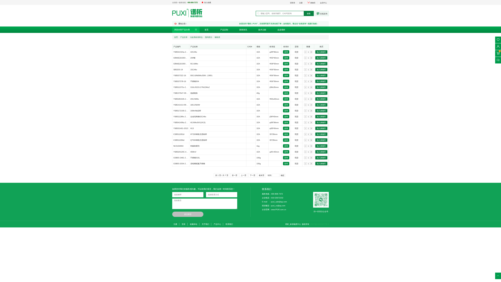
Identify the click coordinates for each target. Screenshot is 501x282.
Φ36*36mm (274, 75)
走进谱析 (281, 30)
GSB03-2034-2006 (181, 164)
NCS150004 (178, 146)
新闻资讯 (243, 30)
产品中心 (217, 224)
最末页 (261, 175)
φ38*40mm (274, 128)
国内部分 (208, 37)
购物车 (312, 3)
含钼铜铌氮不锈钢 (197, 164)
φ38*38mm (274, 52)
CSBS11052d (178, 134)
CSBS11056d (178, 140)
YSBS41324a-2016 (181, 52)
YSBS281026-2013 (181, 99)
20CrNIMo (194, 99)
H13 (192, 128)
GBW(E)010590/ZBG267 (183, 64)
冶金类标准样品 (196, 37)
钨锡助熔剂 (194, 146)
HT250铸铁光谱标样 (198, 134)
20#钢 (192, 58)
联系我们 (229, 224)
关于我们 (205, 224)
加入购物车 (321, 52)
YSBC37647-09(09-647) (183, 93)
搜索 (309, 14)
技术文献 (262, 30)
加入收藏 (207, 3)
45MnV (193, 152)
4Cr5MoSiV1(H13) (197, 122)
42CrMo (193, 52)
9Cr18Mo (194, 64)
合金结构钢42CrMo (198, 117)
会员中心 (323, 3)
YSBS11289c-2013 (181, 117)
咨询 (286, 52)
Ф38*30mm (274, 64)
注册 (301, 3)
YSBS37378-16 (179, 81)
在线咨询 (323, 14)
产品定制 (224, 30)
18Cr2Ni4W (195, 105)
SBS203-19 (178, 70)
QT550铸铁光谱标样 (198, 140)
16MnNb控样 (195, 111)
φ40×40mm (274, 152)
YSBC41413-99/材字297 (183, 105)
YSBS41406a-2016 (181, 122)
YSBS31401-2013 (180, 128)
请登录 (292, 3)
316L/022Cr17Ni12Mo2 (200, 87)
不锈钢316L (195, 158)
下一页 (252, 175)
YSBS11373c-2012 (181, 87)
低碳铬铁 (194, 93)
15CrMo (193, 70)
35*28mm (274, 134)
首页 (206, 30)
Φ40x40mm (274, 99)
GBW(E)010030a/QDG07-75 (185, 58)
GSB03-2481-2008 (181, 158)
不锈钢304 (194, 81)
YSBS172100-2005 (181, 111)
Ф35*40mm (274, 58)
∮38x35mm (274, 87)
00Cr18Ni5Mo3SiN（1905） (202, 75)
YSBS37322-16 (179, 75)
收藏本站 (193, 224)
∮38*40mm (274, 117)
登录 (183, 224)
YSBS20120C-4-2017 (182, 152)
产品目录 (183, 37)
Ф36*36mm (274, 70)
